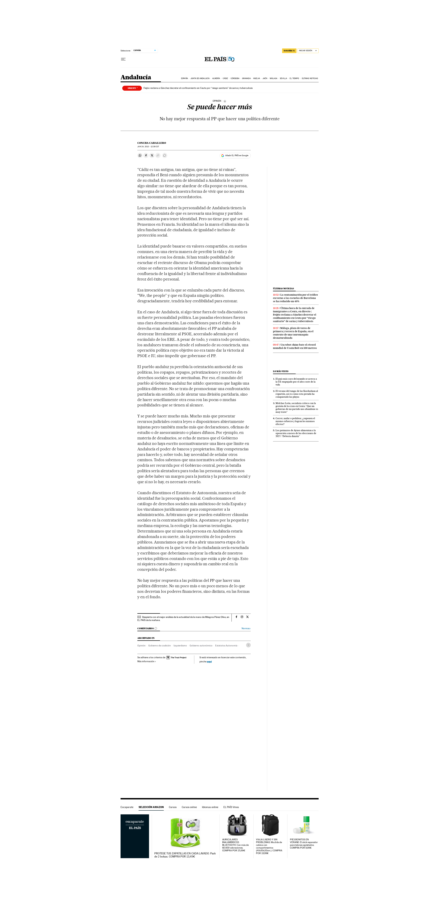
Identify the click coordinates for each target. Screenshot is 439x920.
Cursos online (189, 807)
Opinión (141, 645)
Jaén (265, 78)
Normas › (246, 628)
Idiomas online (210, 807)
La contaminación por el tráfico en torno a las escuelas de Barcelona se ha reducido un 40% (295, 298)
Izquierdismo (180, 645)
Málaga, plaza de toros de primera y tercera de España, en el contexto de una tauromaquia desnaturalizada (293, 333)
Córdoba (235, 78)
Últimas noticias (310, 78)
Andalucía (136, 77)
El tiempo (294, 78)
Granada (246, 78)
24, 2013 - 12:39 (148, 146)
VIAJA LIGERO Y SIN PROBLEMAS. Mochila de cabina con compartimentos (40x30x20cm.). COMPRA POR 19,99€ (269, 846)
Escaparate (127, 807)
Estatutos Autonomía (226, 645)
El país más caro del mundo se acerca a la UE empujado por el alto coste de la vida (296, 381)
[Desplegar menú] (123, 59)
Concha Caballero (151, 142)
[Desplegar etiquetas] (248, 645)
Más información (146, 661)
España (184, 78)
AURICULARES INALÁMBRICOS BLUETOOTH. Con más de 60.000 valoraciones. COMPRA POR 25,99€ (235, 845)
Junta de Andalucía (200, 78)
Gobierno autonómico (201, 645)
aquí (209, 661)
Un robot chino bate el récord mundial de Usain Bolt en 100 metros (295, 346)
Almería (216, 78)
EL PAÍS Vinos (231, 807)
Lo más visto (280, 371)
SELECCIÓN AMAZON (151, 807)
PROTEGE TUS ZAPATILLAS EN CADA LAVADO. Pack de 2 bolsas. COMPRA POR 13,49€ (185, 855)
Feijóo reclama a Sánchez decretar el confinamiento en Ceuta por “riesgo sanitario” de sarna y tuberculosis (198, 88)
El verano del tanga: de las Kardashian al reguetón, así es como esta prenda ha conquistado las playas (297, 394)
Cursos (173, 807)
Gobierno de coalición (159, 645)
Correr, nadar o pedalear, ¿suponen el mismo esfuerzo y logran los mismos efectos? (295, 421)
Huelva (256, 78)
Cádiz (225, 78)
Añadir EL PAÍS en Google (236, 155)
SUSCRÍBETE (289, 50)
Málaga (273, 78)
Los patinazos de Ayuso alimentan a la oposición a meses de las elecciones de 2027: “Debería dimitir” (296, 433)
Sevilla (283, 78)
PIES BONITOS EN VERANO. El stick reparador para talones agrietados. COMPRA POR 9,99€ (304, 843)
